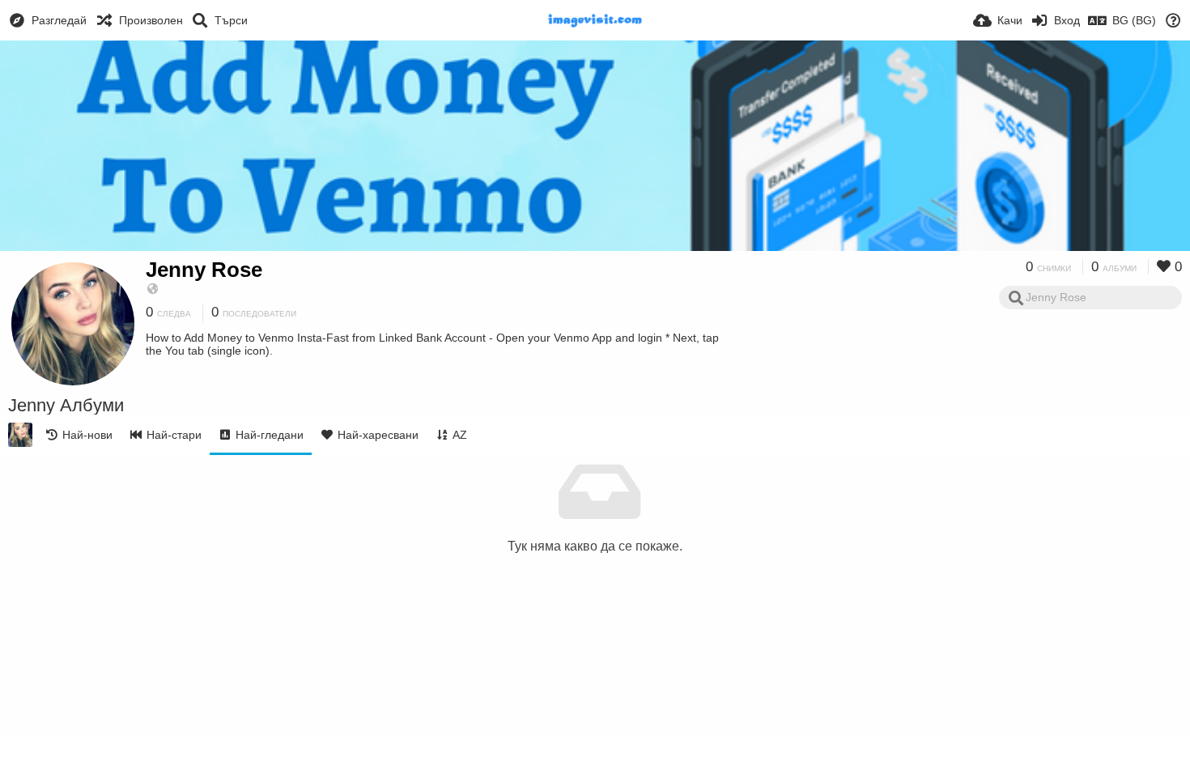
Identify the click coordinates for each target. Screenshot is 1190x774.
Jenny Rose (204, 269)
